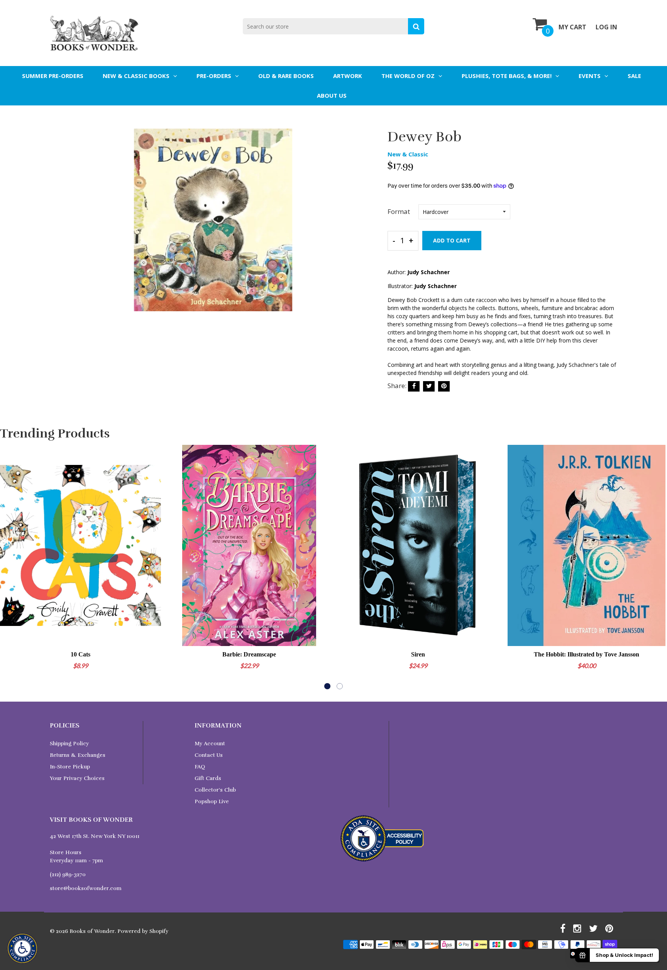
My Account (210, 743)
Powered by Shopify (142, 931)
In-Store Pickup (70, 766)
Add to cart (452, 240)
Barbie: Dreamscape (249, 654)
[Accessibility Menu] (22, 948)
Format (399, 211)
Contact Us (209, 755)
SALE (634, 76)
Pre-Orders (213, 76)
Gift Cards (208, 778)
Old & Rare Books (286, 76)
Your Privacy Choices (77, 778)
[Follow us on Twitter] (429, 386)
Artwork (347, 76)
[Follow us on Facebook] (414, 386)
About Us (332, 95)
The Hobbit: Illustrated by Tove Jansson (586, 654)
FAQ (200, 766)
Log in (606, 27)
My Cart (572, 27)
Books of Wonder (92, 931)
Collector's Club (215, 790)
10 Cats (80, 654)
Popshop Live (212, 801)
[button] (327, 686)
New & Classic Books (136, 76)
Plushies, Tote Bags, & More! (507, 76)
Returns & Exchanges (77, 755)
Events (590, 76)
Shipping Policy (69, 743)
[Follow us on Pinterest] (444, 386)
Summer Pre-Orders (52, 76)
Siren (418, 654)
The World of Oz (408, 76)
